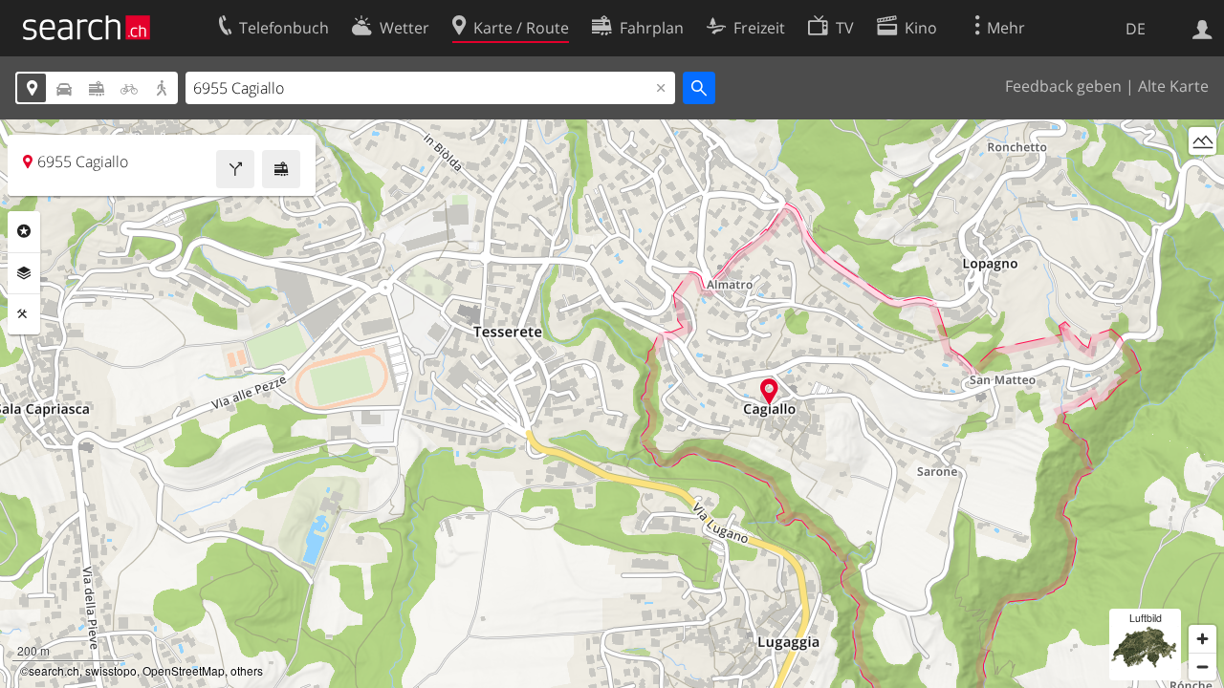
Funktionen (24, 314)
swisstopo (111, 670)
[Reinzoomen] (1202, 639)
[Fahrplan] (281, 169)
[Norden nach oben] (1202, 176)
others (246, 670)
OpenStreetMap (183, 670)
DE (1136, 28)
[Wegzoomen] (1202, 666)
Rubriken (24, 231)
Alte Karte (1173, 86)
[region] (612, 403)
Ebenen (24, 273)
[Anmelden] (1202, 28)
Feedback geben (1063, 86)
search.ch (54, 670)
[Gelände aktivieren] (1202, 141)
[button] (769, 391)
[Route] (235, 169)
